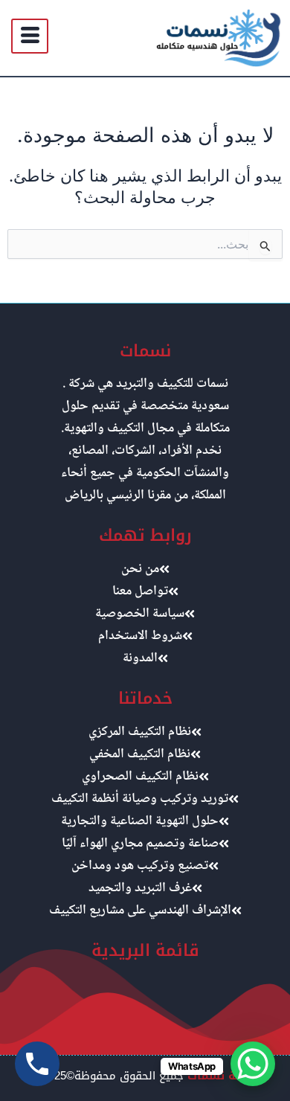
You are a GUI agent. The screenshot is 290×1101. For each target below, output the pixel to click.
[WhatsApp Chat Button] (253, 1063)
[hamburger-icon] (29, 36)
